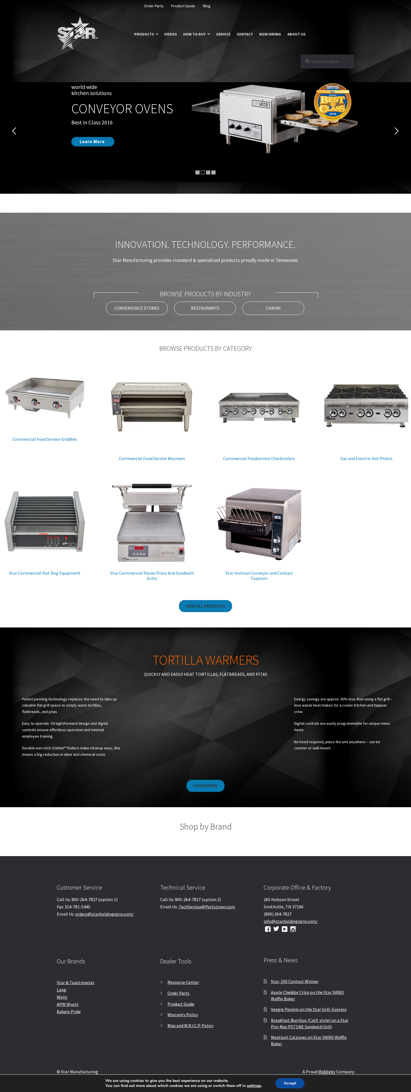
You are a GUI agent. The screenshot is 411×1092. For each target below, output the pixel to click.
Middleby (326, 1071)
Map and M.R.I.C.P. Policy (190, 1025)
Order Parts (154, 5)
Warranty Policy (182, 1014)
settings (254, 1085)
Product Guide (183, 5)
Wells (62, 997)
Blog (207, 5)
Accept (290, 1083)
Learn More (205, 785)
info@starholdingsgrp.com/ (291, 921)
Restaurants (205, 308)
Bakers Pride (69, 1011)
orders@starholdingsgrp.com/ (104, 914)
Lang (61, 989)
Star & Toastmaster (76, 982)
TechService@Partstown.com (207, 906)
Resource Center (183, 982)
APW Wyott (68, 1004)
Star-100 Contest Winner (294, 981)
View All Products (205, 606)
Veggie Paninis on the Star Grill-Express (309, 1009)
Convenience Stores (136, 308)
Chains (273, 308)
